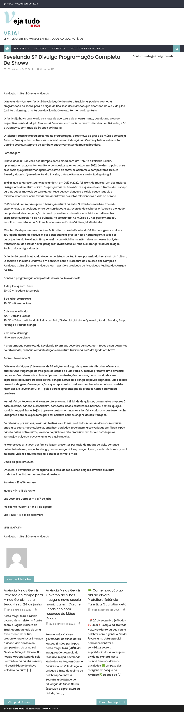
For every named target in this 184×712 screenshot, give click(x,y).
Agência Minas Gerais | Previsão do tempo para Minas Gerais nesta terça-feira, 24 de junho (23, 597)
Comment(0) (48, 69)
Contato (58, 48)
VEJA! (11, 33)
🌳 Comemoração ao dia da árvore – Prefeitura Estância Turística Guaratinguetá (107, 597)
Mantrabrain (51, 708)
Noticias (40, 48)
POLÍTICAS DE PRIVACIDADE (87, 48)
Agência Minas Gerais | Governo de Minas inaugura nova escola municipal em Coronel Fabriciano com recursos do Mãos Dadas (64, 604)
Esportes (20, 48)
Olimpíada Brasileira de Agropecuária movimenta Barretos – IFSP (21, 702)
